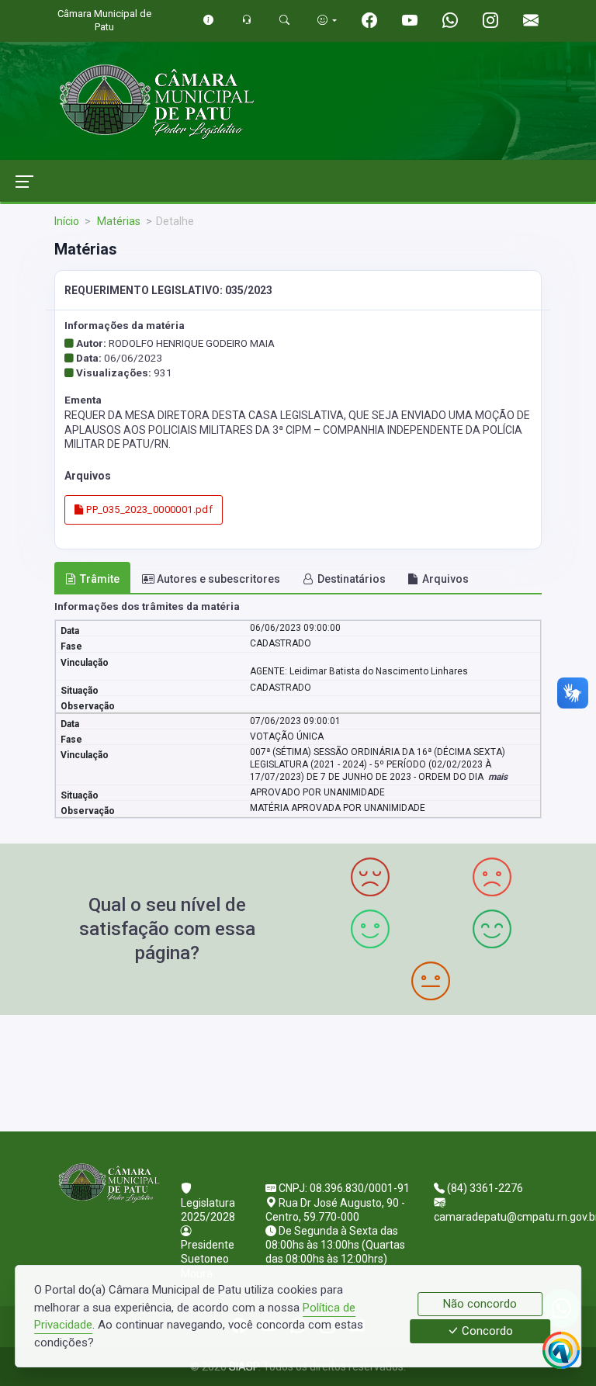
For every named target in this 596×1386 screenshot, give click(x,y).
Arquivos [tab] (445, 579)
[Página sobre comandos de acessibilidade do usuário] (327, 20)
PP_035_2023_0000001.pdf (148, 509)
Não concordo (480, 1304)
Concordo (486, 1332)
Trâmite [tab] (100, 579)
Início (66, 221)
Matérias (117, 221)
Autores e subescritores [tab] (218, 579)
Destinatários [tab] (351, 579)
